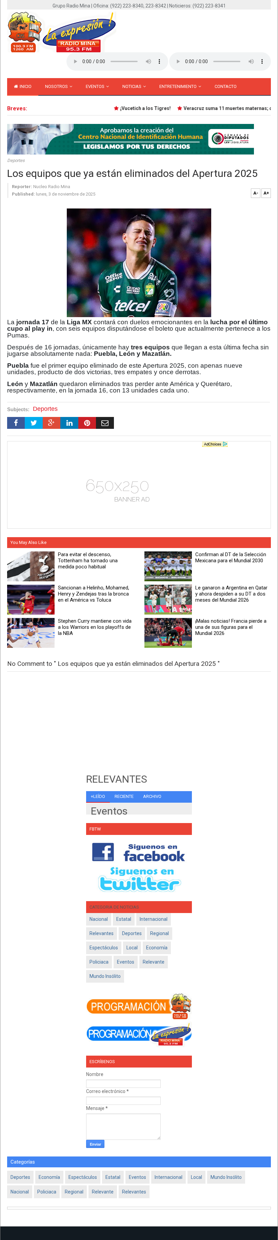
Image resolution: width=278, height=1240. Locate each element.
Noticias (132, 86)
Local (132, 947)
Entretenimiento (178, 86)
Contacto (226, 86)
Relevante (153, 962)
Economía (156, 947)
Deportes (16, 160)
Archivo (152, 796)
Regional (159, 933)
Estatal (123, 919)
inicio (25, 86)
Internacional (153, 919)
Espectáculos (104, 947)
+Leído (98, 796)
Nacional (99, 919)
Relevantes (102, 933)
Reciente (124, 796)
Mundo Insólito (105, 976)
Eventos (95, 86)
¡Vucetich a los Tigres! (138, 108)
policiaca (99, 962)
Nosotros (57, 86)
